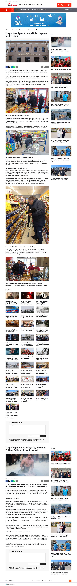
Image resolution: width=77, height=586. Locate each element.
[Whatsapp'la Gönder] (14, 67)
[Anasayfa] (6, 1)
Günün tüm (67, 9)
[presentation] (9, 9)
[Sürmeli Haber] (11, 4)
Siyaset (34, 4)
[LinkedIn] (12, 67)
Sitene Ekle (24, 1)
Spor (25, 4)
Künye (36, 580)
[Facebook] (7, 67)
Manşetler (9, 1)
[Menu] (59, 5)
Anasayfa (9, 29)
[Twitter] (9, 67)
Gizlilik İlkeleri (44, 580)
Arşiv (20, 1)
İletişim (39, 580)
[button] (42, 67)
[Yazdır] (17, 67)
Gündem (21, 4)
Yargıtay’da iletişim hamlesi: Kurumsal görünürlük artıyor (31, 9)
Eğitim (29, 4)
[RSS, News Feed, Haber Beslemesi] (70, 581)
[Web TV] (68, 1)
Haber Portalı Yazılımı (11, 584)
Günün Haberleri (15, 1)
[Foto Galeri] (70, 1)
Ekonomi (39, 4)
